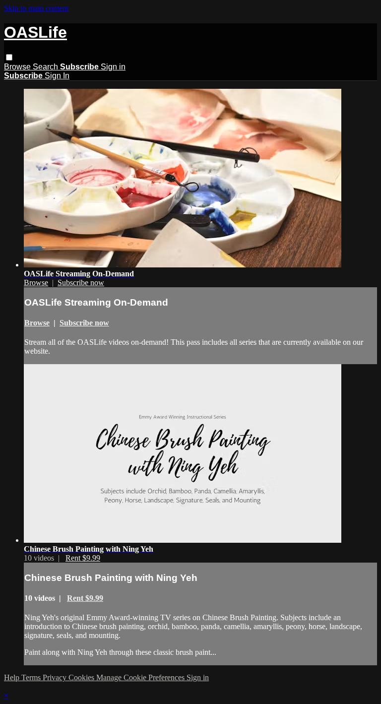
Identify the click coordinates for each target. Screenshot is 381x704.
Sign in (113, 67)
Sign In (57, 75)
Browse (18, 67)
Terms (32, 677)
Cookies (82, 677)
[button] (9, 57)
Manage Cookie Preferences (141, 677)
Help (12, 677)
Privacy (55, 677)
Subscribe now (81, 282)
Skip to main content (36, 8)
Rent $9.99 (82, 558)
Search (46, 67)
